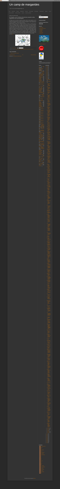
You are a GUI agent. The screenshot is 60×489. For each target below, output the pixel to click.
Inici (22, 54)
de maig (48, 429)
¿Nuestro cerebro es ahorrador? (48, 264)
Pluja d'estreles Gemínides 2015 (48, 87)
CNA (41, 448)
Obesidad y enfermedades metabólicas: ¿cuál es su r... (48, 310)
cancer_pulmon (41, 98)
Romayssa (42, 470)
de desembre (48, 79)
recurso (50, 11)
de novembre (48, 81)
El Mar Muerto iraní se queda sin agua (48, 115)
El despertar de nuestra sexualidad (48, 186)
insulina (42, 145)
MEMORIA (41, 74)
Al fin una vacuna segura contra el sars (48, 421)
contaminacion (41, 11)
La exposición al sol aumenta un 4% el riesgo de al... (48, 221)
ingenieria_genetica (41, 143)
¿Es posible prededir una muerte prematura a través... (48, 409)
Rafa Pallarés (42, 469)
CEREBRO (40, 70)
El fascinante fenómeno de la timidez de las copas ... (49, 133)
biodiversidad (40, 88)
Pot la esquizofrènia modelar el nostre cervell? (49, 417)
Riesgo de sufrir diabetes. (48, 165)
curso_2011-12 (41, 115)
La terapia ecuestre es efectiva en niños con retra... (49, 367)
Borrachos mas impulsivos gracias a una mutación (48, 183)
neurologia (40, 153)
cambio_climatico (17, 12)
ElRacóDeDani (42, 452)
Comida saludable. (48, 407)
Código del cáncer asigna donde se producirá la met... (48, 425)
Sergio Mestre (42, 471)
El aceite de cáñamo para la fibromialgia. (49, 298)
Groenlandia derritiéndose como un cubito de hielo (49, 104)
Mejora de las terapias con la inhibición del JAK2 (48, 150)
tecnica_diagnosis (41, 163)
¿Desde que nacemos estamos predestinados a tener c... (48, 161)
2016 (47, 77)
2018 (47, 75)
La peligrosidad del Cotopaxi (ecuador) (48, 84)
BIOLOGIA (41, 68)
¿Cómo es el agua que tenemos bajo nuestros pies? (48, 119)
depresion (42, 124)
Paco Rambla (42, 465)
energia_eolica (42, 128)
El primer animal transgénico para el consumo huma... (49, 216)
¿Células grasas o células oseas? (48, 189)
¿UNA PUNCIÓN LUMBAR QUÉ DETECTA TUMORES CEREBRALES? (48, 326)
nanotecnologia (40, 152)
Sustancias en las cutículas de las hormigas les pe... (48, 100)
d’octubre (48, 428)
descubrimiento (42, 126)
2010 (47, 438)
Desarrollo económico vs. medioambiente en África (48, 92)
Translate (45, 18)
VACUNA (40, 79)
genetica (26, 11)
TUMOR (40, 78)
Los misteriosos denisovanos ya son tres (49, 233)
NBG (41, 464)
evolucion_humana (41, 136)
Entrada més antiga (33, 54)
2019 (47, 74)
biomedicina (40, 89)
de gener (48, 432)
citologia (17, 11)
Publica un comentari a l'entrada (15, 53)
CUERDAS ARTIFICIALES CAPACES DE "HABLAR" (49, 246)
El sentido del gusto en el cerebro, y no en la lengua (48, 157)
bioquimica (13, 11)
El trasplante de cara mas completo (48, 167)
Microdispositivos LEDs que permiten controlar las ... (48, 171)
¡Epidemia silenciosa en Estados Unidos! (48, 385)
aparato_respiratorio (41, 86)
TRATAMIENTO (41, 77)
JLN (41, 459)
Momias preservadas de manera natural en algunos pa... (48, 202)
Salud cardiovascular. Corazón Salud (48, 413)
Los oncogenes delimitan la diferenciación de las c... (49, 314)
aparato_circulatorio (41, 81)
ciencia (42, 100)
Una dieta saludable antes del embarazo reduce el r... (48, 230)
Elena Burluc (42, 453)
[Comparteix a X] (21, 48)
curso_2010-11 (41, 113)
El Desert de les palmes (43, 28)
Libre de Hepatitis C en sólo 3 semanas (48, 359)
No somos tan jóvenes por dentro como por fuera (49, 404)
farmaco (41, 137)
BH (43, 66)
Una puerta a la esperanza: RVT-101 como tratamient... (49, 392)
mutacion (40, 151)
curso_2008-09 (41, 110)
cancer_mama (42, 96)
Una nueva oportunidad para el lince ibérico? (48, 129)
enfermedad (42, 130)
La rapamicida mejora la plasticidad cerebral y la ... (49, 267)
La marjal (41, 31)
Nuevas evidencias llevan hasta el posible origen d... (48, 371)
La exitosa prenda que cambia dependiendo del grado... (49, 400)
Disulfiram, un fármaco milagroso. (48, 242)
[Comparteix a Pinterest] (22, 48)
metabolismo (22, 11)
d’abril (48, 430)
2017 (47, 76)
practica (23, 12)
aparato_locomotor (42, 83)
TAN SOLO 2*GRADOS (49, 136)
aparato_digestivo (42, 82)
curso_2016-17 (41, 123)
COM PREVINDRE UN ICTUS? (49, 396)
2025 (47, 67)
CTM (43, 71)
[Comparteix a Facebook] (21, 48)
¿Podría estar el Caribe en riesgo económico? (48, 139)
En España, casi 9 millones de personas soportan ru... (49, 336)
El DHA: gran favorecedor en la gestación (48, 154)
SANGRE (41, 76)
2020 (47, 73)
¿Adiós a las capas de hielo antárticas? (48, 108)
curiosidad (40, 106)
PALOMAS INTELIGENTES (49, 213)
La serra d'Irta (41, 32)
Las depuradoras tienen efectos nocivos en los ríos (49, 96)
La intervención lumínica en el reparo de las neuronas (48, 207)
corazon (40, 104)
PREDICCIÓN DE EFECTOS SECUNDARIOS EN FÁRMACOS (48, 351)
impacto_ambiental (41, 141)
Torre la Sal (41, 33)
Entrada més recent (12, 54)
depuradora (42, 125)
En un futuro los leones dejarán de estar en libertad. (48, 111)
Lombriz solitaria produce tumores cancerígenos (48, 380)
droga (39, 127)
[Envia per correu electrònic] (19, 48)
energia (43, 127)
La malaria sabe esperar (48, 179)
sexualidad (40, 160)
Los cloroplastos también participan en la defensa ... (48, 225)
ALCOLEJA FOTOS (43, 446)
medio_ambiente (11, 12)
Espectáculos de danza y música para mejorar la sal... (48, 302)
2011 (47, 437)
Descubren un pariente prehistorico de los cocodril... (49, 271)
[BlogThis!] (20, 48)
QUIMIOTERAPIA (41, 75)
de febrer (48, 431)
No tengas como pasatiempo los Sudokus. (49, 239)
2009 (47, 439)
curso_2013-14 (41, 118)
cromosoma (40, 105)
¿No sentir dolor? (48, 236)
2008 (47, 440)
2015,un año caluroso (48, 127)
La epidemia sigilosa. (48, 317)
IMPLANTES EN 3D (48, 210)
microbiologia (31, 11)
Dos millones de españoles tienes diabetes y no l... (48, 331)
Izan (41, 458)
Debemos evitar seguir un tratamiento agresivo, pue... (48, 197)
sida (43, 160)
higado (41, 139)
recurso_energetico (41, 156)
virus (41, 164)
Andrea (41, 447)
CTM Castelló (41, 27)
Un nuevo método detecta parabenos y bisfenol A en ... (48, 376)
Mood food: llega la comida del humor (48, 274)
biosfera (46, 11)
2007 (47, 441)
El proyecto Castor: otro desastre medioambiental (49, 143)
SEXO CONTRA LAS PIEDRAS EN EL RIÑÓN (48, 363)
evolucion (41, 135)
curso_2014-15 (41, 120)
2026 (47, 66)
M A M (41, 463)
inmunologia (36, 11)
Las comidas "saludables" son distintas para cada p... (49, 176)
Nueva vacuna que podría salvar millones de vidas (49, 256)
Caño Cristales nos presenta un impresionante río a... (48, 123)
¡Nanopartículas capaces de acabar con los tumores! (48, 355)
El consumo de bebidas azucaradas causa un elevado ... (49, 278)
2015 (47, 78)
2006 (47, 442)
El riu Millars (41, 29)
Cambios (48, 258)
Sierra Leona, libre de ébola (48, 347)
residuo (41, 158)
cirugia (39, 101)
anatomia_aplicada (28, 12)
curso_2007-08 (41, 108)
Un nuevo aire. (48, 339)
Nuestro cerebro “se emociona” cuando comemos (48, 146)
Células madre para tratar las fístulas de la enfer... (49, 252)
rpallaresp (40, 159)
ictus (39, 140)
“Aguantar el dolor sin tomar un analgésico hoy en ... (48, 261)
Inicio (9, 11)
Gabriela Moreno (43, 454)
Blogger (34, 478)
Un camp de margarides (24, 4)
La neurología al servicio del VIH (48, 249)
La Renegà (41, 30)
